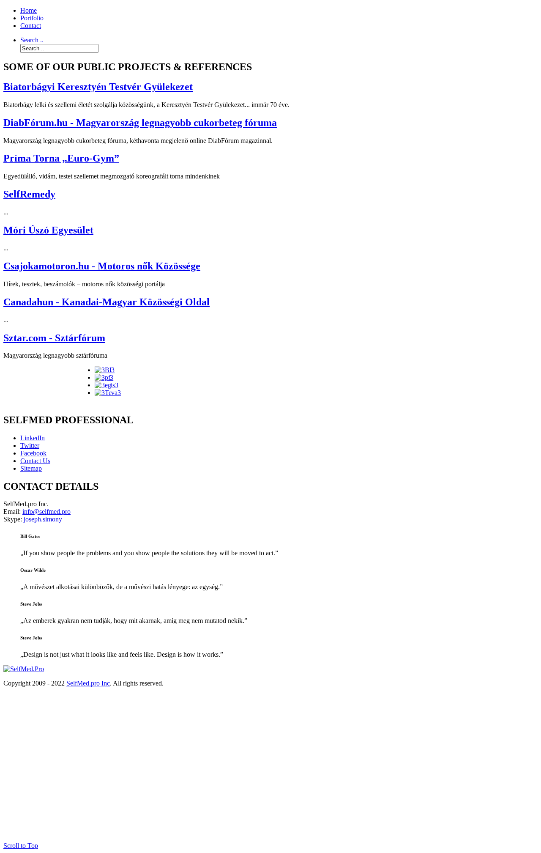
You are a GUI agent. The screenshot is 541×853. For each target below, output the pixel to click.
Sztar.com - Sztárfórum (54, 337)
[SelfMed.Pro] (23, 668)
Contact (30, 25)
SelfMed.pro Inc (88, 683)
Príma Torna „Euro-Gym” (61, 158)
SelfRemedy (29, 194)
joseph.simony (43, 519)
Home (28, 10)
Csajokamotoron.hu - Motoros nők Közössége (101, 266)
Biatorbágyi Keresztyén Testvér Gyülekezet (98, 86)
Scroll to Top (20, 845)
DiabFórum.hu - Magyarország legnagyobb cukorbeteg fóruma (140, 122)
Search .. (32, 40)
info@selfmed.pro (46, 511)
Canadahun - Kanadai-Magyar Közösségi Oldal (106, 301)
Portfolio (32, 18)
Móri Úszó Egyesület (48, 230)
